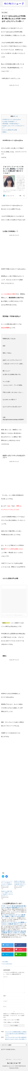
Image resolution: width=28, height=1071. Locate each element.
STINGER (16, 1068)
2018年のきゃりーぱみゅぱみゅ (11, 119)
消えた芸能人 (5, 961)
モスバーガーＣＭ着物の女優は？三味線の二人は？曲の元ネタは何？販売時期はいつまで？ (16, 1033)
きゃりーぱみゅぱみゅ (7, 963)
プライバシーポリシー (17, 1059)
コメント (5, 976)
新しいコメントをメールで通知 (12, 1019)
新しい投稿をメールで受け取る (12, 1022)
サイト (4, 1006)
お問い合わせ (8, 1059)
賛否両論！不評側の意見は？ (10, 123)
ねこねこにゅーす (14, 1063)
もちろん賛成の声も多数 (9, 130)
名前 (4, 995)
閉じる (15, 116)
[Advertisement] (14, 100)
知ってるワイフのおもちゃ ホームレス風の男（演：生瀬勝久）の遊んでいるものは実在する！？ (13, 916)
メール (5, 1001)
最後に (4, 132)
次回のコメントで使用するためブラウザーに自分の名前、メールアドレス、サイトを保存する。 (13, 1015)
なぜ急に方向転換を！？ (9, 121)
